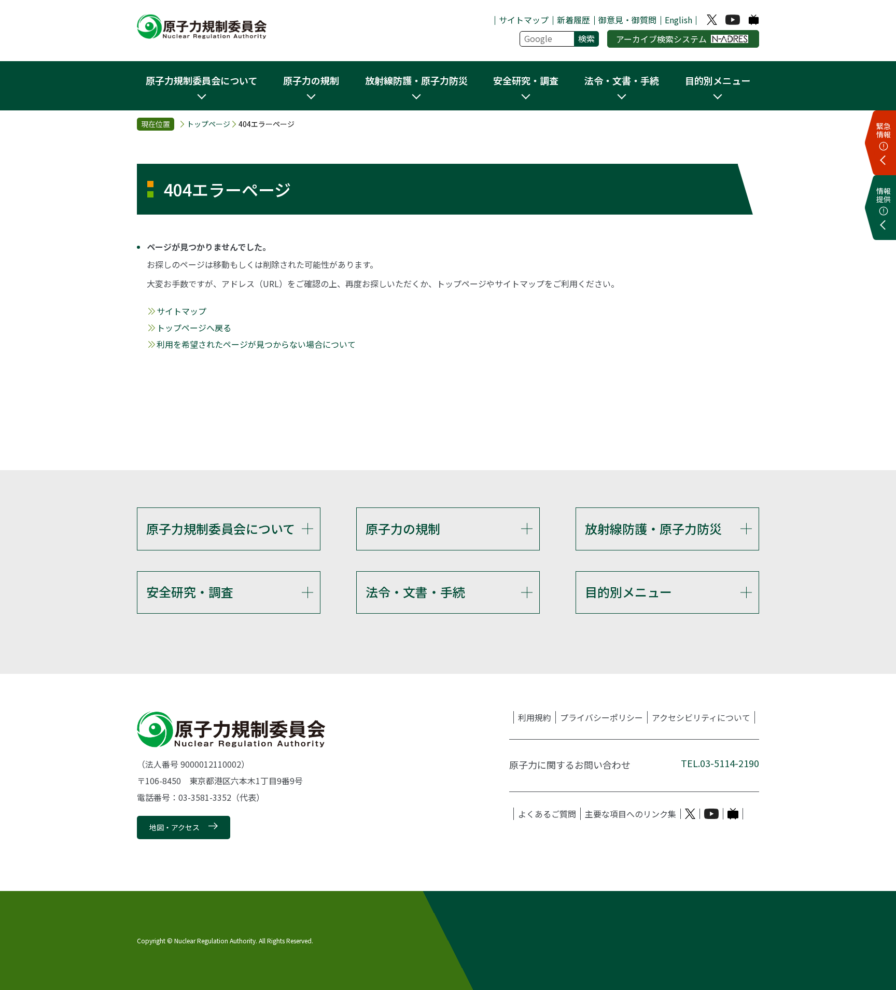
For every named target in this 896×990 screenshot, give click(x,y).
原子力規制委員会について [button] (201, 80)
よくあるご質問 (547, 814)
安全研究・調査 (189, 592)
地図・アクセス (174, 827)
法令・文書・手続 (415, 592)
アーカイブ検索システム (661, 39)
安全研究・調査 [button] (525, 80)
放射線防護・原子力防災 (653, 528)
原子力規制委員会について (220, 528)
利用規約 (534, 717)
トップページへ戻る (194, 327)
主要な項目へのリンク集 (630, 814)
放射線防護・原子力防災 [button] (416, 80)
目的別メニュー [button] (717, 80)
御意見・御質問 (627, 19)
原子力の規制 (403, 528)
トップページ (208, 124)
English (678, 19)
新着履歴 (573, 19)
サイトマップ (524, 19)
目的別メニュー (628, 592)
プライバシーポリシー (601, 717)
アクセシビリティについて (701, 717)
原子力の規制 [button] (311, 80)
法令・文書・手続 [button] (621, 80)
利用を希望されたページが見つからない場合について (256, 344)
